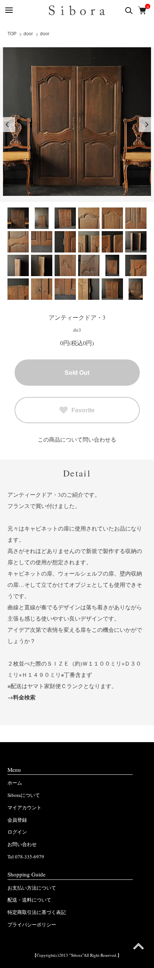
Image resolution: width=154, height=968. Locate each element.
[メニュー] (8, 10)
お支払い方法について (31, 887)
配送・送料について (29, 899)
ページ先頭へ (138, 949)
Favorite (83, 410)
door (28, 33)
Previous (7, 124)
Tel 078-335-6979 (25, 856)
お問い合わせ (22, 844)
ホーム (14, 782)
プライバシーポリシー (31, 924)
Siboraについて (23, 795)
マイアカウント (24, 807)
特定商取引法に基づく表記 (36, 912)
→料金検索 (21, 697)
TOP (11, 33)
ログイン (17, 831)
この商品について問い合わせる (77, 439)
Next (146, 124)
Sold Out (77, 372)
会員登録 (17, 819)
